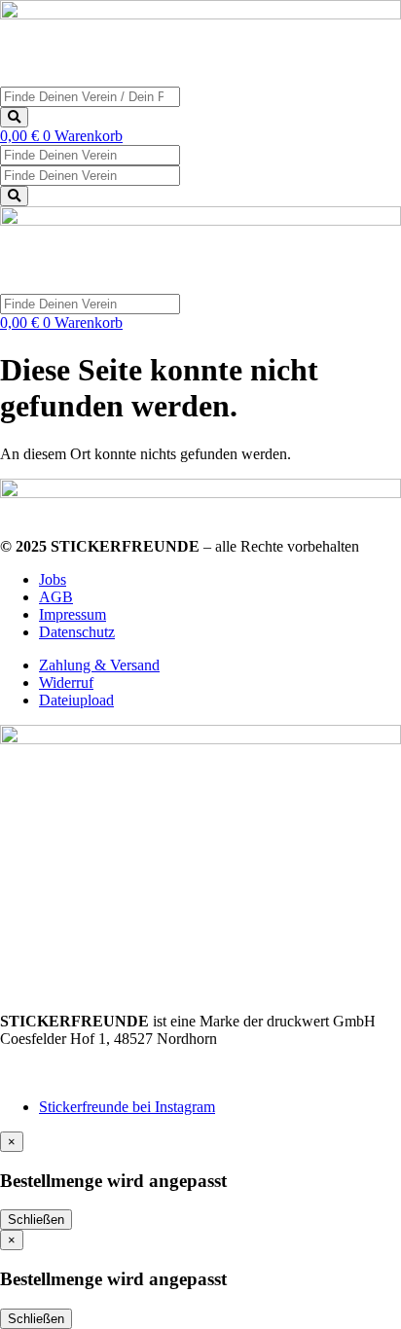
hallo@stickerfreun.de (67, 1073)
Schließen (36, 1219)
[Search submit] (14, 117)
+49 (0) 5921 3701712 (69, 1056)
